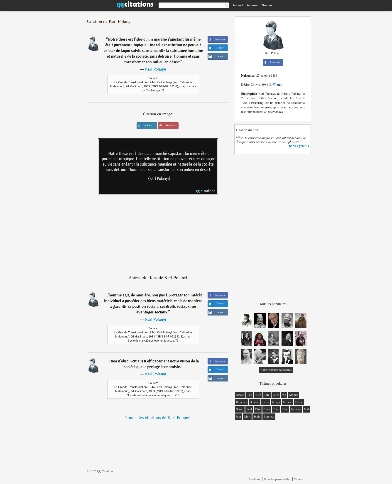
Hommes (241, 402)
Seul (249, 409)
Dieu (276, 409)
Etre (267, 394)
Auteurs (252, 5)
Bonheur (269, 416)
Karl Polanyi (155, 69)
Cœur (267, 409)
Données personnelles (277, 479)
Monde (293, 394)
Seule (257, 416)
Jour (238, 416)
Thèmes (266, 5)
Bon (285, 409)
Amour (240, 394)
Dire (257, 409)
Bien (258, 394)
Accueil (238, 5)
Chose (299, 402)
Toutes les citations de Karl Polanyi (158, 417)
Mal (306, 409)
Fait (249, 394)
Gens (265, 402)
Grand (239, 409)
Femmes (296, 409)
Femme (287, 402)
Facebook (254, 479)
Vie (284, 394)
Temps (276, 402)
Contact (299, 479)
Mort (247, 416)
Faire (276, 394)
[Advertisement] (158, 233)
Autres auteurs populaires (276, 370)
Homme (254, 402)
